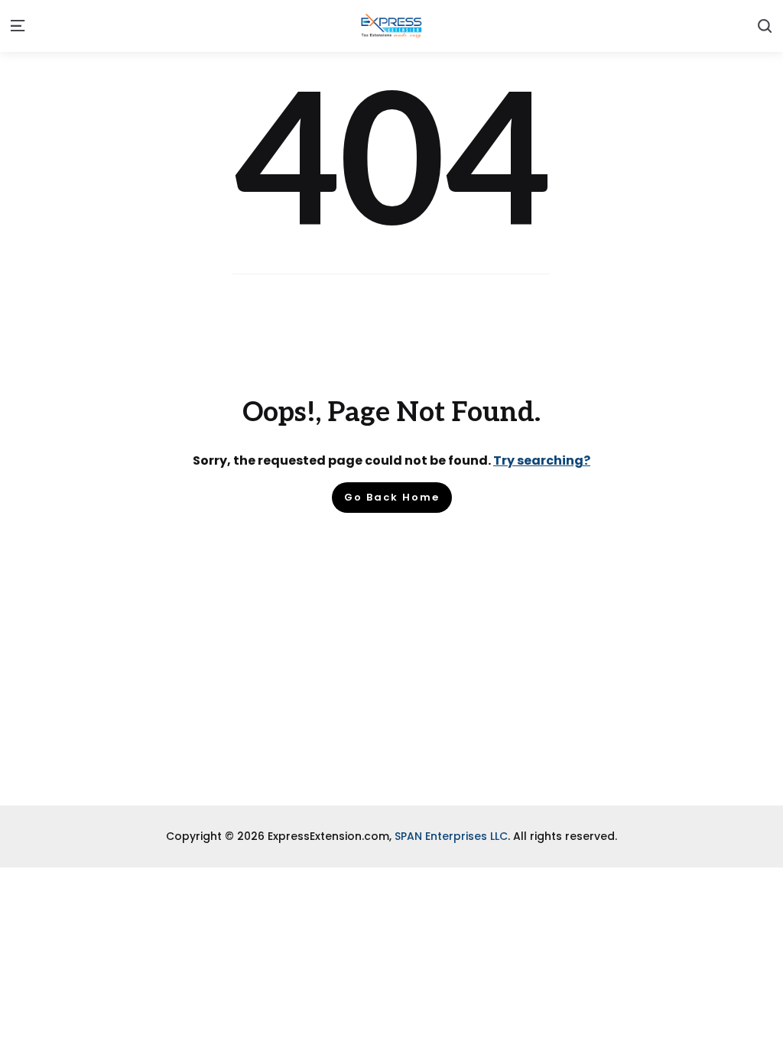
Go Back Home (392, 497)
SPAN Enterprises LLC (451, 836)
